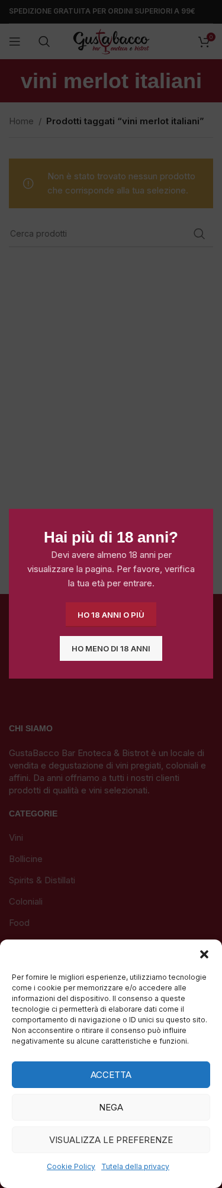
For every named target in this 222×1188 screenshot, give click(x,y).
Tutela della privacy (135, 1166)
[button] (204, 954)
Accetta (111, 1074)
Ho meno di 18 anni (111, 648)
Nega (111, 1107)
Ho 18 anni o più (111, 614)
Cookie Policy (71, 1166)
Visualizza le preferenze (111, 1139)
